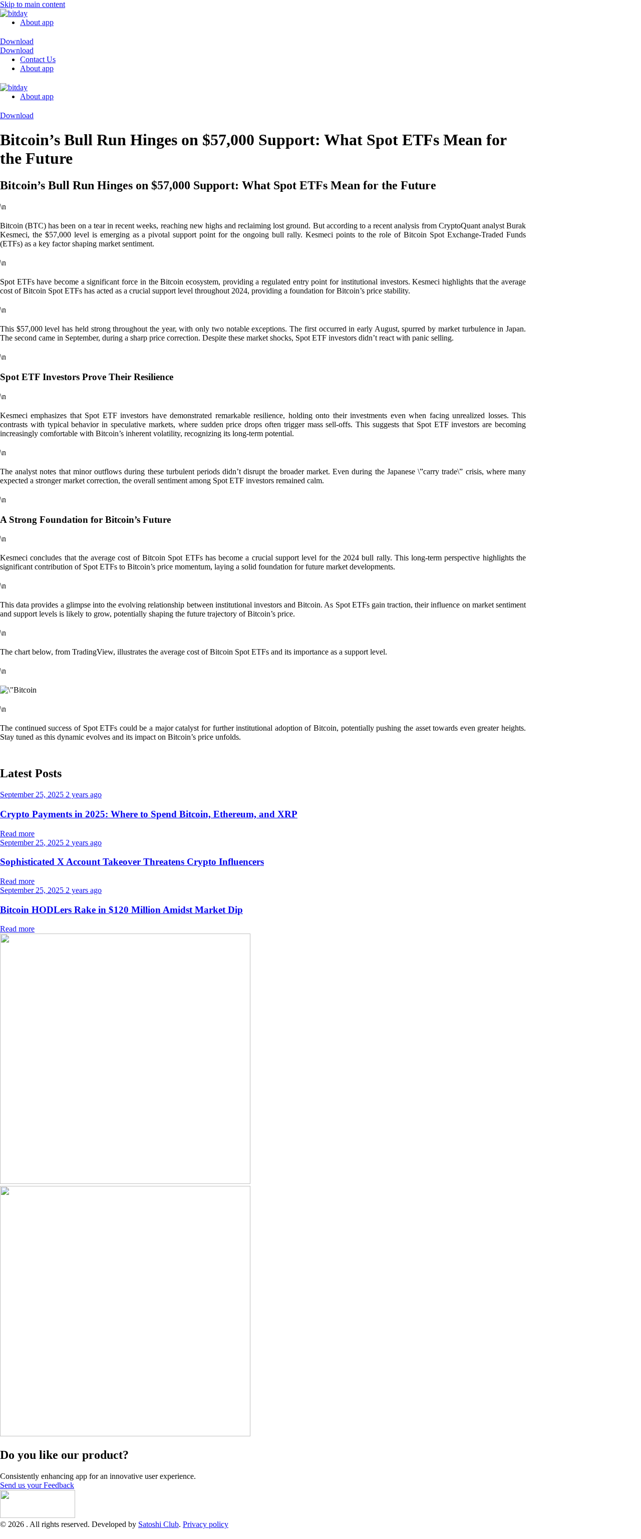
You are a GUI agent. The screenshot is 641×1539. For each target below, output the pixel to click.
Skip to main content (32, 4)
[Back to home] (14, 13)
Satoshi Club (158, 1524)
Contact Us (38, 59)
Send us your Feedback (37, 1485)
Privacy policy (205, 1524)
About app (37, 22)
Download (17, 41)
